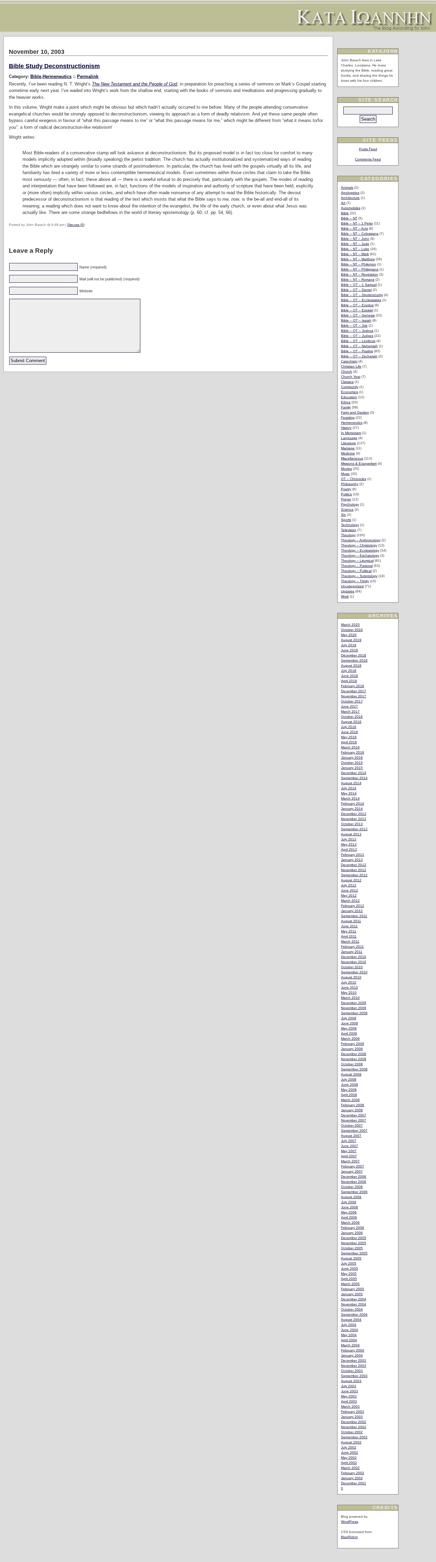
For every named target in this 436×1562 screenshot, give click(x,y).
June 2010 (349, 987)
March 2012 (350, 900)
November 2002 (353, 1427)
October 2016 (352, 716)
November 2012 (353, 870)
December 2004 (353, 1299)
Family (346, 407)
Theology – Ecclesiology (360, 550)
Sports (346, 520)
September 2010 (354, 972)
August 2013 (351, 834)
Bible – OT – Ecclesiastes (361, 300)
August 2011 (351, 921)
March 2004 (350, 1345)
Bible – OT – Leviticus (358, 341)
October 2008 (352, 1064)
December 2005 (353, 1238)
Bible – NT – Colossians (359, 233)
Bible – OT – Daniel (356, 290)
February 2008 (352, 1105)
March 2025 (350, 625)
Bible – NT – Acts (354, 228)
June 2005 (349, 1268)
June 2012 (349, 890)
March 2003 (350, 1406)
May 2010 (349, 992)
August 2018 (351, 665)
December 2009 (353, 1003)
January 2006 (352, 1233)
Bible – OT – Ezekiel (357, 310)
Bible (35, 76)
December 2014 (353, 773)
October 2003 (352, 1371)
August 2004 (351, 1319)
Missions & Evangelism (359, 463)
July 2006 (348, 1202)
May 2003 (349, 1396)
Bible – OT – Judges (357, 336)
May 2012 (349, 895)
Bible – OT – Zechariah (359, 356)
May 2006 (349, 1212)
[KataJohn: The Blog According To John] (364, 29)
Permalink (87, 76)
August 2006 (351, 1197)
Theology (348, 535)
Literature (348, 443)
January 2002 (352, 1478)
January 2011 (351, 952)
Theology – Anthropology (360, 540)
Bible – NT (349, 218)
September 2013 (354, 829)
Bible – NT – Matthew (358, 259)
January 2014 (352, 808)
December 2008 (353, 1054)
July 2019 (348, 645)
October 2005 (352, 1248)
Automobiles (350, 208)
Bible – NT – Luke (355, 249)
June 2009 (349, 1023)
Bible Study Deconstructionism (54, 66)
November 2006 (353, 1182)
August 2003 (351, 1381)
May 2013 (349, 844)
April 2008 (349, 1095)
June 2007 (349, 1146)
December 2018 (353, 655)
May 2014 (349, 793)
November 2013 (353, 819)
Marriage (348, 448)
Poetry (346, 489)
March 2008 (350, 1100)
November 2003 (353, 1365)
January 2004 (352, 1355)
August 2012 (351, 880)
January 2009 (352, 1049)
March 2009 (350, 1038)
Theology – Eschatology (360, 555)
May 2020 (349, 635)
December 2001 (353, 1483)
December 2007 (353, 1115)
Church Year (350, 376)
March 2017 (350, 711)
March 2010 (350, 998)
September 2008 (354, 1069)
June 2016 (349, 732)
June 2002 (349, 1452)
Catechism (349, 361)
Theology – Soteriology (359, 576)
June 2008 (349, 1084)
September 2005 (354, 1253)
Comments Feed (368, 159)
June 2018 (349, 676)
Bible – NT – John (355, 239)
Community (349, 387)
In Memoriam (351, 433)
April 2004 (349, 1340)
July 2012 (348, 885)
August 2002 (351, 1442)
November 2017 (353, 696)
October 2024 (352, 630)
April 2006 (349, 1217)
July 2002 (348, 1447)
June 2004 (349, 1330)
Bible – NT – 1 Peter (357, 223)
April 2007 (349, 1156)
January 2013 (352, 860)
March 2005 (350, 1284)
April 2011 (349, 936)
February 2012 (352, 906)
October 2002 (352, 1432)
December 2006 (353, 1176)
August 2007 (351, 1136)
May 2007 (349, 1151)
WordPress (349, 1522)
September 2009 (354, 1013)
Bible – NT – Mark (355, 254)
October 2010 (352, 967)
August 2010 (351, 977)
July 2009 (348, 1018)
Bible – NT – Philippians (359, 269)
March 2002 (350, 1468)
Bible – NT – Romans (357, 279)
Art (343, 203)
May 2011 (348, 931)
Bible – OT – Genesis (358, 315)
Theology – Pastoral (357, 566)
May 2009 (349, 1028)
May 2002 (349, 1457)
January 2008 (352, 1110)
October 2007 (352, 1125)
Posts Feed (368, 149)
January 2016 (352, 757)
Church (346, 371)
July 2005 (348, 1263)
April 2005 (349, 1279)
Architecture (350, 198)
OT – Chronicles (353, 479)
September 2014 (354, 778)
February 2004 (352, 1350)
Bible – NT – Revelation (359, 274)
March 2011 (350, 941)
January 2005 (352, 1294)
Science (347, 509)
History (346, 428)
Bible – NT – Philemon (358, 264)
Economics (349, 392)
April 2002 (349, 1463)
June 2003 (349, 1391)
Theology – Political (356, 571)
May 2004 (349, 1335)
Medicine (348, 453)
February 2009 (352, 1044)
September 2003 (354, 1376)
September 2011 (354, 916)
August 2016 (351, 722)
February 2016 (352, 752)
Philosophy (349, 484)
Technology (350, 525)
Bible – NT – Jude (355, 244)
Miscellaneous (352, 458)
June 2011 (349, 926)
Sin (343, 514)
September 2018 (354, 660)
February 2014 (352, 803)
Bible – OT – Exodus (357, 305)
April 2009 (349, 1033)
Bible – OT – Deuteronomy (362, 295)
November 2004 (353, 1304)
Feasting (348, 417)
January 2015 (352, 768)
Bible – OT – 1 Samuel (359, 285)
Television (348, 530)
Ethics (346, 402)
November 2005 (353, 1243)
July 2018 (348, 670)
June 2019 (349, 650)
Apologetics (350, 193)
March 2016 (350, 747)
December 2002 (353, 1422)
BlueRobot (349, 1537)
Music (345, 474)
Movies (346, 468)
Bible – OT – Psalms (357, 351)
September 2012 (354, 875)
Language (349, 438)
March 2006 (350, 1222)
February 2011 (352, 946)
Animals (347, 187)
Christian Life (351, 366)
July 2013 (348, 839)
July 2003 (348, 1386)
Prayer (346, 499)
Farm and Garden (355, 412)
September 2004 (354, 1314)
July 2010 (348, 982)
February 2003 (352, 1411)
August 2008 (351, 1074)
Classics (347, 382)
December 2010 (353, 957)
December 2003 (353, 1360)
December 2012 (353, 865)
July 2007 (348, 1141)
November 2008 (353, 1059)
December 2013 (353, 814)
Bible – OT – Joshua (357, 330)
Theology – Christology (359, 545)
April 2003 (349, 1401)
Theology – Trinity (355, 581)
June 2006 (349, 1207)
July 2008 (348, 1079)
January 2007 (352, 1171)
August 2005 (351, 1258)
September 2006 (354, 1192)
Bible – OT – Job (354, 325)
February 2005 (352, 1289)
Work (345, 596)
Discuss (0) (75, 225)
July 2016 (348, 727)
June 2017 (349, 706)
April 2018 (349, 681)
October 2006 (352, 1187)
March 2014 (350, 798)
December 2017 (353, 691)
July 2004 (348, 1325)
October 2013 (352, 824)
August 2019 (351, 640)
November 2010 (353, 962)
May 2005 (349, 1273)
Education (349, 397)
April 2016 (349, 742)
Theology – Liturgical (357, 560)
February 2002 (352, 1473)
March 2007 (350, 1161)
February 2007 (352, 1166)
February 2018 (352, 686)
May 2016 (349, 737)
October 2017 (352, 701)
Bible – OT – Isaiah (356, 320)
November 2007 (353, 1120)
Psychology (350, 504)
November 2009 (353, 1008)
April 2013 (349, 849)
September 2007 (354, 1130)
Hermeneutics (57, 76)
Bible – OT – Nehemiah (359, 346)
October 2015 (352, 762)
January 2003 (352, 1417)
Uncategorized (352, 586)
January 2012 (352, 911)
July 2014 (348, 788)
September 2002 (354, 1437)
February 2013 (352, 854)
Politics (346, 494)
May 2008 (349, 1090)
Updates (347, 591)
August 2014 (351, 783)
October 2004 (352, 1309)
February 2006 (352, 1228)
